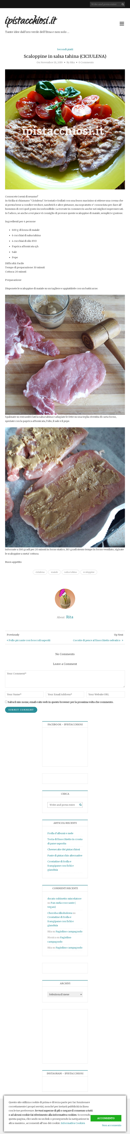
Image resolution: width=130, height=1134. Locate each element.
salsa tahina (70, 572)
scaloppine (88, 572)
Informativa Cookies (73, 1123)
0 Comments (86, 62)
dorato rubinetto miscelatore (64, 898)
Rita (72, 62)
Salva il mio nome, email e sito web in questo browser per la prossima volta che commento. (60, 702)
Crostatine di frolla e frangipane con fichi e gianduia (60, 865)
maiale (54, 572)
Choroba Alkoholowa (59, 913)
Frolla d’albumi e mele (60, 833)
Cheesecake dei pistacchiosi (63, 849)
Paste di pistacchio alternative (64, 855)
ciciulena (40, 572)
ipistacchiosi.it (30, 21)
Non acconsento (111, 1125)
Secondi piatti (65, 49)
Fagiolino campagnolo (69, 931)
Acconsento (106, 1118)
